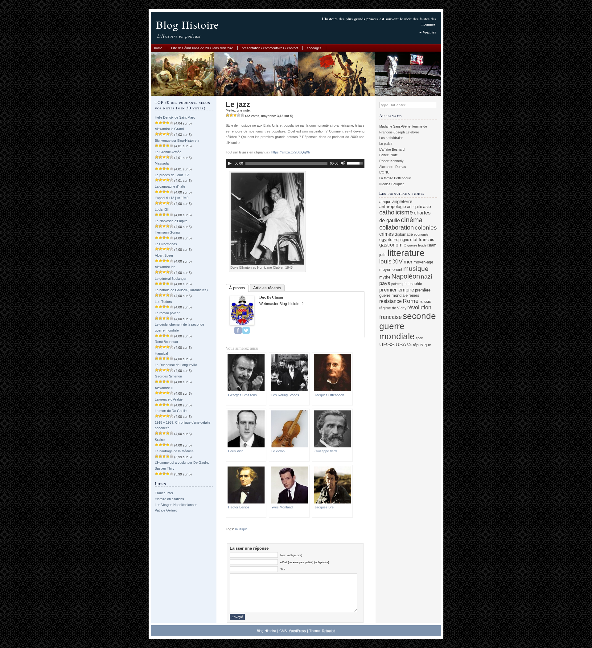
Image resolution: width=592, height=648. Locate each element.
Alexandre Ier (165, 267)
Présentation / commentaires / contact (270, 48)
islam (431, 245)
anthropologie (392, 206)
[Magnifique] (242, 115)
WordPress (297, 631)
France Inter (164, 493)
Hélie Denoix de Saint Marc (175, 117)
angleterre (402, 201)
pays (384, 283)
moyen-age (423, 262)
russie (425, 301)
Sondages (314, 48)
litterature (406, 253)
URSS (387, 344)
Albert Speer (164, 255)
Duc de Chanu (271, 297)
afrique (385, 202)
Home (158, 48)
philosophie (412, 284)
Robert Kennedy (391, 161)
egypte (386, 239)
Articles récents (267, 288)
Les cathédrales (391, 138)
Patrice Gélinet (166, 510)
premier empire (396, 290)
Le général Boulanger (171, 278)
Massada (162, 163)
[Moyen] (231, 115)
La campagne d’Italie (170, 186)
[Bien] (235, 115)
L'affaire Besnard (392, 149)
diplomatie (404, 234)
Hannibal (161, 353)
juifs (383, 254)
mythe (384, 277)
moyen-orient (390, 269)
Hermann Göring (167, 232)
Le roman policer (167, 313)
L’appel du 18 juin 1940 (171, 198)
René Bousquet (166, 342)
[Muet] (343, 163)
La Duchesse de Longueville (176, 365)
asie (427, 206)
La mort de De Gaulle (171, 411)
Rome (411, 301)
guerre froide (416, 245)
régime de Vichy (392, 308)
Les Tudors (163, 302)
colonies (426, 227)
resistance (390, 301)
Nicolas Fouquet (391, 184)
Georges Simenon (168, 376)
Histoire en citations (169, 499)
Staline (160, 440)
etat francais (422, 239)
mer (408, 262)
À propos (237, 288)
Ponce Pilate (388, 155)
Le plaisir (386, 143)
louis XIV (391, 261)
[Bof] (227, 115)
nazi (426, 276)
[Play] (229, 163)
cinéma (411, 220)
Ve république (419, 345)
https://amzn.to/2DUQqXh (290, 152)
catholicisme (396, 212)
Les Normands (166, 244)
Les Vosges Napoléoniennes (176, 505)
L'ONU (384, 172)
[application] (295, 163)
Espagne (401, 239)
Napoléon (405, 276)
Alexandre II (164, 388)
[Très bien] (238, 115)
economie (421, 234)
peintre (396, 284)
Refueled (328, 631)
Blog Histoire (187, 24)
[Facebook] (238, 330)
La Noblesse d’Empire (171, 221)
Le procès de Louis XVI (172, 175)
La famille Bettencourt (395, 178)
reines (414, 295)
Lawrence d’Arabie (169, 399)
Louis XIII (162, 209)
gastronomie (392, 244)
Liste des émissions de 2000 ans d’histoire (202, 48)
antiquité (414, 206)
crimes (386, 234)
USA (401, 345)
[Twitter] (246, 330)
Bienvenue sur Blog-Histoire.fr (177, 140)
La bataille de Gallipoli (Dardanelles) (181, 290)
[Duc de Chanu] (242, 324)
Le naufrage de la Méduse (174, 451)
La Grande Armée (168, 152)
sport (419, 338)
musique (241, 529)
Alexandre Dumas (392, 167)
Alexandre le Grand (169, 129)
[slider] (355, 163)
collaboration (396, 227)
